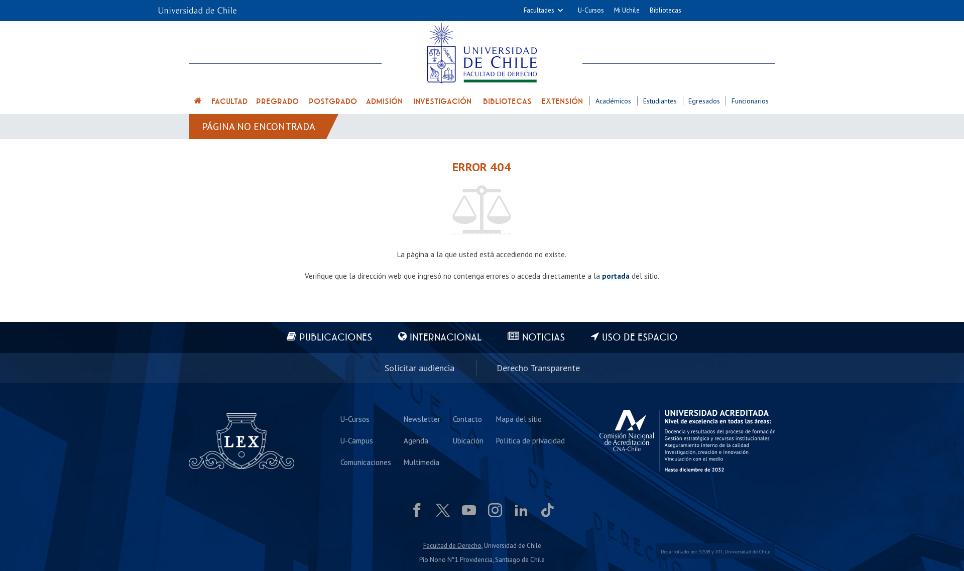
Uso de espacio (640, 337)
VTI (718, 551)
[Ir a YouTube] (469, 510)
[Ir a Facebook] (417, 510)
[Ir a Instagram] (495, 510)
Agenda (416, 440)
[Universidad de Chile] (197, 7)
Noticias (543, 337)
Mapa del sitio (519, 419)
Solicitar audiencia (419, 368)
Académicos (613, 100)
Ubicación (468, 440)
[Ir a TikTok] (547, 510)
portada (616, 276)
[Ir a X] (443, 510)
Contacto (467, 419)
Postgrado (333, 101)
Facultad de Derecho (452, 545)
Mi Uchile (627, 10)
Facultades (539, 10)
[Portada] (198, 102)
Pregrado (277, 101)
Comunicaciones (365, 462)
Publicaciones (335, 337)
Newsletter (422, 419)
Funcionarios (750, 100)
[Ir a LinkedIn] (521, 510)
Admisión (384, 101)
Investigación (442, 101)
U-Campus (356, 440)
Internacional (445, 337)
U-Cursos (591, 10)
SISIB (704, 551)
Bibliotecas (665, 10)
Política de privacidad (530, 440)
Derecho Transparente (538, 368)
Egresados (704, 100)
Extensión (562, 101)
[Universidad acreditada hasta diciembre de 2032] (687, 441)
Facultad (229, 101)
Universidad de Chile (747, 551)
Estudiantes (660, 100)
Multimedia (421, 462)
